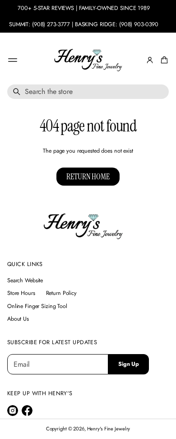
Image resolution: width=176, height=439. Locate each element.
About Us (18, 319)
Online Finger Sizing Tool (37, 306)
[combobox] (88, 91)
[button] (163, 60)
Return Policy (61, 293)
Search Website (25, 280)
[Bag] (163, 60)
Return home (87, 177)
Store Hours (21, 293)
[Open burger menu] (12, 60)
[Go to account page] (150, 60)
